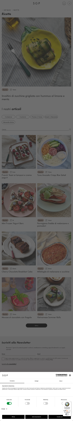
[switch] (67, 414)
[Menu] (70, 402)
